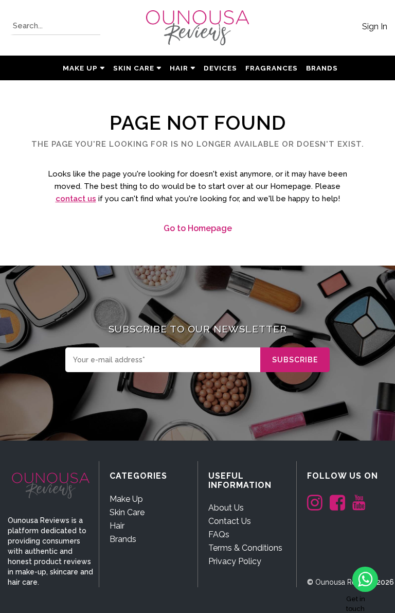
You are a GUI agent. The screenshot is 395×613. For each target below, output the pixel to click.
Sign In (374, 26)
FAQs (218, 534)
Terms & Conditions (245, 548)
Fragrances (271, 68)
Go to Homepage (198, 228)
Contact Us (229, 521)
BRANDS (322, 68)
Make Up (80, 68)
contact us (76, 198)
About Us (226, 508)
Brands (123, 539)
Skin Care (133, 68)
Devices (220, 68)
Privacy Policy (234, 561)
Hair (179, 68)
